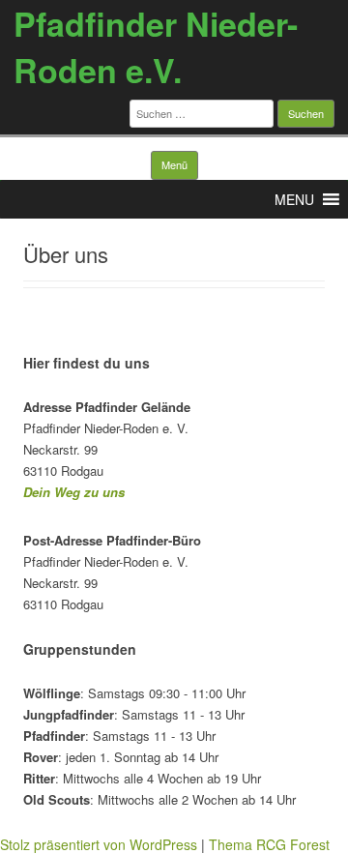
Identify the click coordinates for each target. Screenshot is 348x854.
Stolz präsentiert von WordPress (98, 844)
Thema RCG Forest (269, 844)
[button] (294, 199)
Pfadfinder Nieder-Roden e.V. (156, 46)
